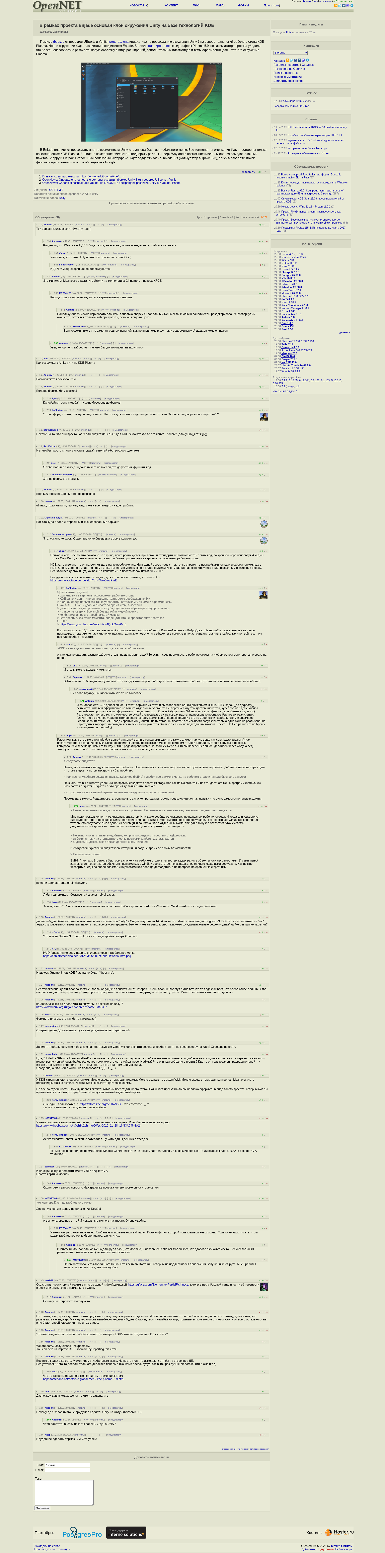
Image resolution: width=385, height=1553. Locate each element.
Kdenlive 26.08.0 (292, 287)
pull (298, 386)
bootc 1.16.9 (289, 302)
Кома (55, 902)
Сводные (308, 64)
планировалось (159, 46)
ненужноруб (66, 264)
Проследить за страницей (52, 1549)
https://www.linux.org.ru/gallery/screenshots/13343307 (71, 1007)
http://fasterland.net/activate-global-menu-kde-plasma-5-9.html (83, 1379)
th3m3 (55, 932)
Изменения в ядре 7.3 (286, 391)
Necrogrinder (52, 1026)
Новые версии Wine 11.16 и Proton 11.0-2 (305, 206)
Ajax (199, 217)
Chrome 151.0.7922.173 (295, 296)
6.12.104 (304, 380)
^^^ (91, 241)
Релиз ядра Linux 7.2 (294, 100)
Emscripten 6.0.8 (291, 314)
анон (53, 463)
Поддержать (325, 1549)
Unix (288, 32)
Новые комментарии (288, 76)
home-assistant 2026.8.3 (296, 257)
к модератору (114, 224)
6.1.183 (325, 380)
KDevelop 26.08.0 (292, 281)
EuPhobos (57, 410)
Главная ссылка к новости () (83, 176)
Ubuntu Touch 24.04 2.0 (296, 365)
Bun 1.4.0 (287, 323)
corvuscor (50, 1166)
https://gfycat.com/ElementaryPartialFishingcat (158, 1284)
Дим (54, 398)
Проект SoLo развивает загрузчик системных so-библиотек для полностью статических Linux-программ (309, 221)
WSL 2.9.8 (288, 260)
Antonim (89, 701)
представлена (118, 41)
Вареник (77, 677)
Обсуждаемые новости (311, 166)
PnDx (55, 1371)
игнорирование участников (235, 1449)
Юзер (48, 1435)
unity (62, 197)
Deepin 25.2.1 (290, 359)
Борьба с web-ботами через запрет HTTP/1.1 (315, 135)
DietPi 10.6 (288, 356)
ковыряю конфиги (62, 474)
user (68, 644)
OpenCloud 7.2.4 (291, 290)
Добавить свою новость (290, 80)
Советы (311, 119)
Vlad (46, 358)
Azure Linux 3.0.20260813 (297, 350)
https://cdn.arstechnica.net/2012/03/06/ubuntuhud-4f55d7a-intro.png (87, 956)
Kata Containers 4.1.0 (295, 305)
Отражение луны (54, 517)
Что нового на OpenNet (289, 68)
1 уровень (210, 217)
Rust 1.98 (287, 329)
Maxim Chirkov (341, 1546)
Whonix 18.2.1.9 (291, 371)
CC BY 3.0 (56, 189)
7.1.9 (284, 380)
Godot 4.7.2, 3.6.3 (292, 254)
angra (69, 735)
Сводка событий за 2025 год (292, 105)
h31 (54, 949)
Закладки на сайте (47, 1546)
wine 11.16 (288, 266)
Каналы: (279, 60)
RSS (264, 217)
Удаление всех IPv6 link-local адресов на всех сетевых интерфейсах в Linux (310, 142)
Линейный (226, 217)
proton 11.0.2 (289, 263)
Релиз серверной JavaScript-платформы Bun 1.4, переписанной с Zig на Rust (308, 176)
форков (58, 41)
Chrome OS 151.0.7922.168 (298, 341)
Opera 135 (288, 326)
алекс (48, 1014)
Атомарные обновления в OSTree (308, 153)
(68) (57, 217)
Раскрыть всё (250, 217)
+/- (237, 217)
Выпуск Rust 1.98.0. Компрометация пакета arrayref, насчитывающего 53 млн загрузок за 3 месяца (310, 192)
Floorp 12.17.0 (290, 272)
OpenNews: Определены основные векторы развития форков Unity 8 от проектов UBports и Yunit (109, 179)
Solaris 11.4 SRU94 (293, 368)
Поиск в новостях (286, 72)
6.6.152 (315, 380)
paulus (48, 501)
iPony (62, 253)
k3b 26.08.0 (288, 278)
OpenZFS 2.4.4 (290, 269)
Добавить (308, 1549)
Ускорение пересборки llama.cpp (307, 148)
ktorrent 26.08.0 (291, 293)
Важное (311, 93)
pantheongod (51, 430)
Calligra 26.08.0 (291, 275)
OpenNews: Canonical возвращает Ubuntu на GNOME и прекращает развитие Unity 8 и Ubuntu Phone (111, 182)
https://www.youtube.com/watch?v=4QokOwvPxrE (83, 580)
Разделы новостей (286, 64)
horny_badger (52, 1054)
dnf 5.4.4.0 (288, 299)
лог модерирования (259, 1449)
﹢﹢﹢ (89, 224)
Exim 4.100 (288, 311)
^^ (87, 241)
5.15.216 (336, 380)
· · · (97, 224)
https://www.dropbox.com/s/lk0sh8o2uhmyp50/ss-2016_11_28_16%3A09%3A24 (88, 1125)
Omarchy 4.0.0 (290, 347)
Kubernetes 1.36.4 (292, 320)
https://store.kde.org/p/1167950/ (100, 1104)
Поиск (268, 5)
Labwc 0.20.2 (289, 284)
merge (290, 386)
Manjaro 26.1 (289, 353)
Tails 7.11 (287, 344)
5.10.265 (278, 383)
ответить (80, 224)
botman (49, 968)
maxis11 (49, 1280)
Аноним (48, 224)
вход (315, 1)
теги (276, 5)
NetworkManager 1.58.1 (295, 308)
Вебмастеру (343, 1549)
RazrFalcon (50, 446)
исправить (248, 171)
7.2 (283, 386)
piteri (47, 1391)
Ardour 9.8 (288, 317)
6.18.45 (293, 380)
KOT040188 (65, 293)
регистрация (325, 1)
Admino (56, 276)
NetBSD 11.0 (289, 362)
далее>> (344, 332)
